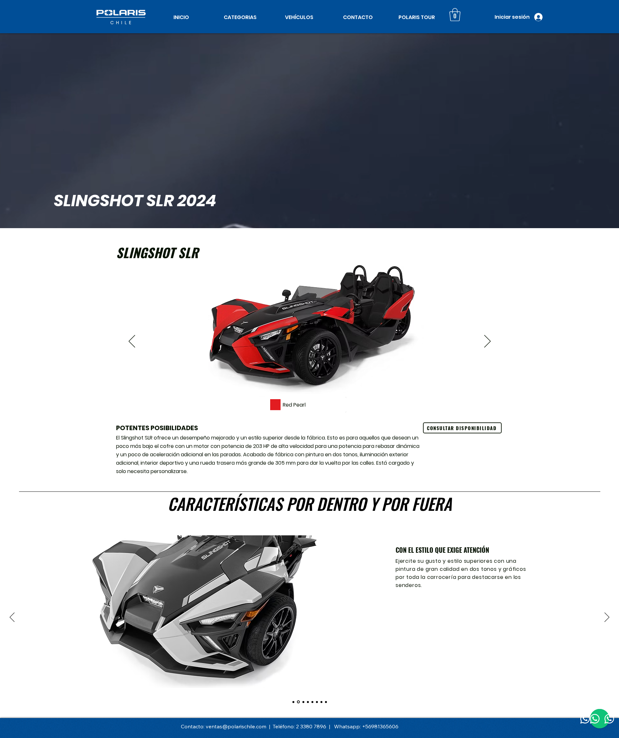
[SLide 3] (302, 702)
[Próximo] (487, 342)
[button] (240, 17)
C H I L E (121, 22)
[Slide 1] (302, 408)
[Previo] (132, 342)
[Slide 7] (321, 702)
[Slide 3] (318, 408)
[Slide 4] (308, 702)
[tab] (593, 235)
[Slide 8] (326, 702)
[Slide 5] (312, 702)
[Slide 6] (317, 702)
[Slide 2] (310, 408)
